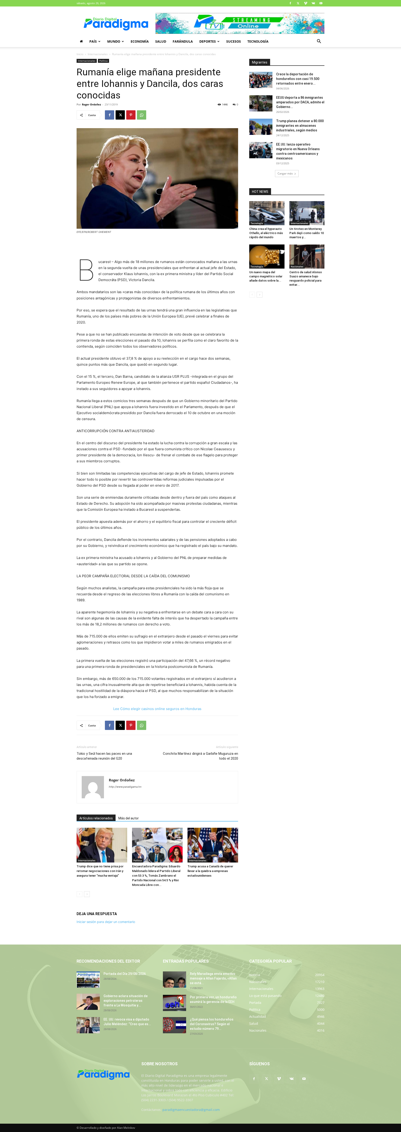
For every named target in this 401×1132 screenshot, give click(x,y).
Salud (160, 41)
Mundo (113, 41)
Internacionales (98, 54)
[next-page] (87, 894)
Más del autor (128, 818)
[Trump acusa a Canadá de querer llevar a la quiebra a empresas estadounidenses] (213, 845)
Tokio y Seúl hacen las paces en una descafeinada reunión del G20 (104, 756)
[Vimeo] (305, 3)
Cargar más (285, 173)
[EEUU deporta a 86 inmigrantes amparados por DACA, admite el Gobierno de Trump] (260, 103)
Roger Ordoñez (91, 104)
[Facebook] (290, 3)
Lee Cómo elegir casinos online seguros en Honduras (157, 709)
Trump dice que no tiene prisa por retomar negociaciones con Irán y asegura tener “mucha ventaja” (100, 871)
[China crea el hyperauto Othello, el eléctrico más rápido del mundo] (267, 213)
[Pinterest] (131, 115)
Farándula (183, 41)
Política (103, 60)
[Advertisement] (157, 247)
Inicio (80, 54)
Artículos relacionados (96, 818)
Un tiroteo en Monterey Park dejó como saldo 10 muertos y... (306, 233)
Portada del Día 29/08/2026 (124, 974)
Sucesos (233, 41)
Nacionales (297, 266)
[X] (297, 3)
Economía (140, 41)
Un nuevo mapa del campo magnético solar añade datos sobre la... (265, 276)
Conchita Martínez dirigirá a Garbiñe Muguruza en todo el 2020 (200, 756)
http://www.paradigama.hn (125, 786)
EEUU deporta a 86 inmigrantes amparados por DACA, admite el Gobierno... (300, 102)
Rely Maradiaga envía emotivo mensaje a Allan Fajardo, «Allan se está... (213, 978)
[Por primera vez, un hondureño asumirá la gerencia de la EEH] (174, 1003)
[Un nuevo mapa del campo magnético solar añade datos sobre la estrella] (267, 256)
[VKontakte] (313, 3)
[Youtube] (320, 3)
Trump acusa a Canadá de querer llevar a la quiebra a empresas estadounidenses (210, 871)
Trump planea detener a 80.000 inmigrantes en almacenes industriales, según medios (300, 125)
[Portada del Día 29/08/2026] (88, 979)
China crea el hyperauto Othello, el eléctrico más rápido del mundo (266, 233)
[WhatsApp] (141, 115)
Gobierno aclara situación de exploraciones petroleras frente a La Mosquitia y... (125, 1000)
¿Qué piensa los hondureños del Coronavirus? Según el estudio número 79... (211, 1024)
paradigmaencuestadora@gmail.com (191, 1109)
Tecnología (257, 41)
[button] (318, 42)
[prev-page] (79, 894)
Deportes (207, 41)
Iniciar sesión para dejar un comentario (106, 922)
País (93, 41)
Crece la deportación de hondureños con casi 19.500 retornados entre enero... (297, 78)
